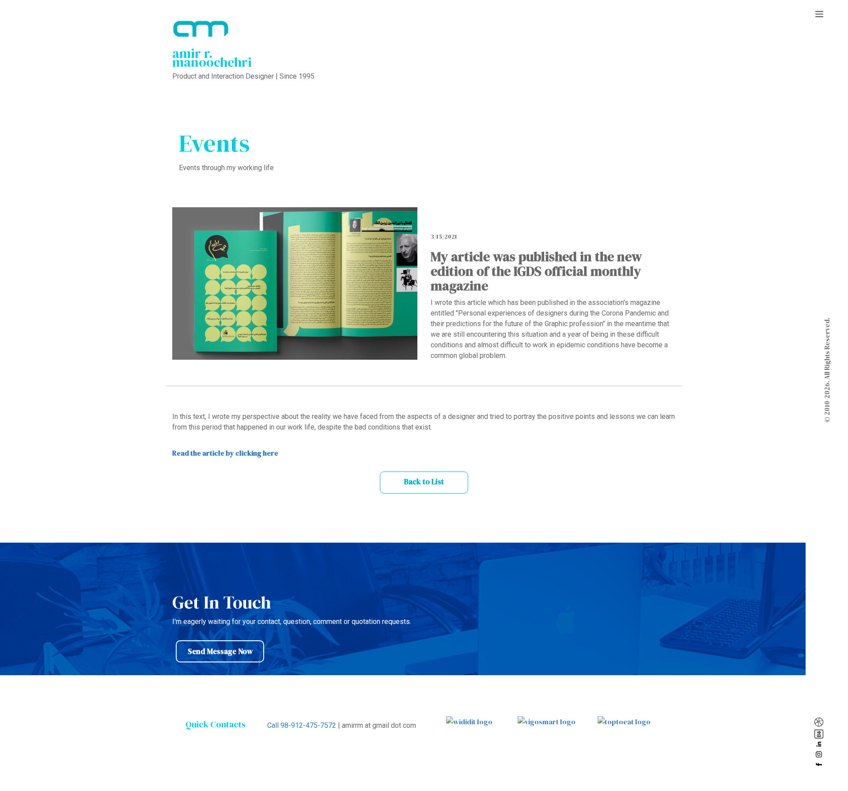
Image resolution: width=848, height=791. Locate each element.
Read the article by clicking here (225, 453)
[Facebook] (820, 764)
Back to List (424, 481)
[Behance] (820, 734)
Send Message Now (220, 651)
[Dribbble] (820, 722)
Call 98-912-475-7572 (301, 725)
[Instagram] (820, 754)
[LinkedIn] (820, 744)
